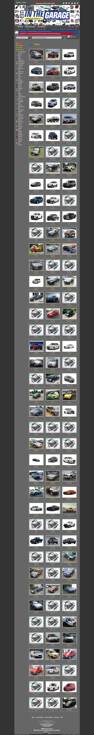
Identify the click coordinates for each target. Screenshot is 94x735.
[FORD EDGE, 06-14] (69, 87)
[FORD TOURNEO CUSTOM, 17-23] (53, 621)
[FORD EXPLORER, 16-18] (53, 184)
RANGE (20, 120)
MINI (19, 108)
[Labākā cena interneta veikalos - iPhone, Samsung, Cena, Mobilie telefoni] (47, 728)
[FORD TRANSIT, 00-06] (53, 638)
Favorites (20, 47)
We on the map (49, 717)
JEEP (19, 90)
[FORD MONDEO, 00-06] (36, 443)
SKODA (20, 131)
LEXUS (20, 98)
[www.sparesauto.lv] (21, 2)
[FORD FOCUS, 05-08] (53, 281)
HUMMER (20, 101)
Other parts (21, 49)
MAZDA (20, 105)
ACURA (20, 53)
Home (33, 717)
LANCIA (20, 95)
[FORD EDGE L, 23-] (69, 103)
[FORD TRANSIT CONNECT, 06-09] (36, 686)
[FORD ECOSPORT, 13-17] (36, 87)
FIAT (19, 75)
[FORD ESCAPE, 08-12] (53, 119)
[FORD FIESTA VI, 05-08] (69, 265)
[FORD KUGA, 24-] (53, 427)
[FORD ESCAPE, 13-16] (69, 119)
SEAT (19, 130)
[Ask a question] (66, 3)
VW (19, 143)
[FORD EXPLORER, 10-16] (36, 184)
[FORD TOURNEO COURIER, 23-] (69, 605)
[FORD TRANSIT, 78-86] (53, 654)
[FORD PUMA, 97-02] (53, 524)
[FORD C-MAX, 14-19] (69, 70)
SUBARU (20, 135)
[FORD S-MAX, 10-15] (36, 573)
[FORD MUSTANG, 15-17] (69, 492)
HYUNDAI (20, 81)
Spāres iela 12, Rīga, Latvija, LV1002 (45, 3)
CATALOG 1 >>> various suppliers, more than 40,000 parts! (35, 31)
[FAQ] (75, 3)
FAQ (62, 717)
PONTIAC (20, 116)
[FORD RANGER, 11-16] (53, 540)
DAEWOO (20, 68)
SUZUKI (20, 136)
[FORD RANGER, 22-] (53, 557)
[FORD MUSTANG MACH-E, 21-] (69, 508)
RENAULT (20, 121)
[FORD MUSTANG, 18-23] (36, 508)
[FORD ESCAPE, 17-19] (36, 135)
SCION (20, 128)
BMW (19, 58)
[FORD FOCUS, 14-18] (53, 297)
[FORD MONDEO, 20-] (69, 459)
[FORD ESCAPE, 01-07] (36, 119)
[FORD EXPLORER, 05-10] (69, 168)
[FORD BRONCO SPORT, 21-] (69, 54)
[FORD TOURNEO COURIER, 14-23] (53, 605)
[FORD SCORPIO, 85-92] (69, 573)
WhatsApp (20, 26)
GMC (19, 78)
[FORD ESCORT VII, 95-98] (36, 151)
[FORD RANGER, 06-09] (69, 524)
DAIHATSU (21, 71)
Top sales (20, 45)
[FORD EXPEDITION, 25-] (36, 168)
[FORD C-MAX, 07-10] (36, 70)
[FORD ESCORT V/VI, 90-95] (69, 135)
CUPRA (20, 145)
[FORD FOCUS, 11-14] (36, 297)
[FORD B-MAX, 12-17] (36, 54)
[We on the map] (69, 3)
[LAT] (73, 26)
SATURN (20, 126)
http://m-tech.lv (47, 726)
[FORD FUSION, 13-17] (36, 346)
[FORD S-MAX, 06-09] (69, 557)
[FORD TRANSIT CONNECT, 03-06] (69, 670)
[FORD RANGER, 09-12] (36, 540)
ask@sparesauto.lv (30, 26)
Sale (20, 43)
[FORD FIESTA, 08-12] (53, 233)
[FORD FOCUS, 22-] (36, 313)
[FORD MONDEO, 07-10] (53, 443)
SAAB (19, 125)
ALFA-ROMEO (21, 52)
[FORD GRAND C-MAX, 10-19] (69, 378)
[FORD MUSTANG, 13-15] (53, 492)
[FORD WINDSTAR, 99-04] (69, 702)
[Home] (64, 3)
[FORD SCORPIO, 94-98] (53, 589)
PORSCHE (21, 118)
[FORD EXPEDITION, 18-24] (69, 151)
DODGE (20, 73)
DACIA (19, 67)
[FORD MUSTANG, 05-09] (69, 476)
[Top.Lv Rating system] (47, 733)
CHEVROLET (21, 62)
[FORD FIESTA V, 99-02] (36, 265)
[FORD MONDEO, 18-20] (53, 459)
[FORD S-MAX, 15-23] (53, 573)
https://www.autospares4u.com (47, 723)
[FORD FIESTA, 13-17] (69, 233)
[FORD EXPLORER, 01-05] (53, 168)
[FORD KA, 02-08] (36, 395)
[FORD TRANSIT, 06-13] (69, 638)
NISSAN (20, 111)
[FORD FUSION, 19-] (69, 346)
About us (56, 717)
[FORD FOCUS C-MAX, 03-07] (69, 313)
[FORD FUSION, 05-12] (69, 330)
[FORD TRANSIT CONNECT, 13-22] (69, 686)
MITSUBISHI (21, 110)
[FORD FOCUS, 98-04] (53, 313)
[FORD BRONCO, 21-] (53, 54)
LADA (19, 93)
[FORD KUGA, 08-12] (36, 411)
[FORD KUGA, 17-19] (69, 411)
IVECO (19, 86)
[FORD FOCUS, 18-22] (69, 297)
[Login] (72, 3)
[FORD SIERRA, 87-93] (36, 605)
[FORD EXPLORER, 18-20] (69, 184)
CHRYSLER (21, 63)
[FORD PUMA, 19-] (36, 524)
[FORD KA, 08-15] (53, 395)
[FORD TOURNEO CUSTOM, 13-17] (36, 621)
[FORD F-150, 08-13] (53, 200)
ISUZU (19, 85)
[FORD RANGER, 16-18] (69, 540)
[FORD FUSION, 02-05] (36, 330)
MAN (19, 103)
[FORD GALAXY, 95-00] (53, 378)
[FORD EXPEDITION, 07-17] (53, 151)
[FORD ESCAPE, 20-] (53, 135)
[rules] (78, 3)
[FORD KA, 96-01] (69, 395)
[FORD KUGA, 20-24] (36, 427)
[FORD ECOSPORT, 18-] (53, 87)
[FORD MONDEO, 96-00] (53, 476)
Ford (36, 44)
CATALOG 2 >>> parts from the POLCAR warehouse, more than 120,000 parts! (40, 33)
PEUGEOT (20, 115)
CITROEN (20, 65)
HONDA (20, 80)
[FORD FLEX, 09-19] (36, 281)
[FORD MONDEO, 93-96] (36, 476)
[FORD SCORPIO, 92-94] (36, 589)
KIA (19, 91)
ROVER (20, 123)
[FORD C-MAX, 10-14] (53, 70)
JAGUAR (20, 88)
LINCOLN (20, 100)
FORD (19, 76)
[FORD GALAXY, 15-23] (36, 378)
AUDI (19, 57)
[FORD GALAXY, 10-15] (69, 362)
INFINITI (20, 83)
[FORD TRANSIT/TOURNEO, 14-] (69, 621)
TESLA (20, 138)
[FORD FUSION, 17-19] (53, 346)
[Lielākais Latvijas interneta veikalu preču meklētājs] (47, 730)
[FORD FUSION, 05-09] (53, 330)
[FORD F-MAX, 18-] (36, 233)
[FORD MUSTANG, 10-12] (36, 492)
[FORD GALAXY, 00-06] (36, 362)
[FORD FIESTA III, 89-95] (53, 249)
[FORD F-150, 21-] (69, 216)
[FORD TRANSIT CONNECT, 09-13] (53, 686)
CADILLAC (21, 60)
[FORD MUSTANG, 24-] (53, 508)
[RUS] (69, 26)
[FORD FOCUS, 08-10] (69, 281)
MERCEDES (21, 106)
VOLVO (20, 141)
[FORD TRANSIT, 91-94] (36, 670)
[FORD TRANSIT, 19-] (36, 654)
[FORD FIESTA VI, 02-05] (53, 265)
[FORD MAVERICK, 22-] (69, 427)
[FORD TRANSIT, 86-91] (69, 654)
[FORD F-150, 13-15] (69, 200)
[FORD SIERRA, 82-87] (69, 589)
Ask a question (41, 26)
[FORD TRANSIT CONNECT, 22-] (36, 702)
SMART (20, 133)
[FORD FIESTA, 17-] (36, 249)
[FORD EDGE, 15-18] (36, 103)
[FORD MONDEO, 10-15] (69, 443)
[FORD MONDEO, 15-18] (36, 459)
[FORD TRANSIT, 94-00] (53, 670)
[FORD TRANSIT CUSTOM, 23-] (53, 702)
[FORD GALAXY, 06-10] (53, 362)
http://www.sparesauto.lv (47, 725)
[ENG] (77, 26)
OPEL (19, 113)
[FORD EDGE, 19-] (53, 103)
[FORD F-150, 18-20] (53, 216)
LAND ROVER (21, 96)
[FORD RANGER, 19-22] (36, 557)
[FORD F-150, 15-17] (36, 216)
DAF (19, 70)
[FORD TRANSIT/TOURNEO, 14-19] (36, 638)
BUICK (19, 55)
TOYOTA (20, 140)
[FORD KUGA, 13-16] (53, 411)
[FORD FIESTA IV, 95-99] (69, 249)
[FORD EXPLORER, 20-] (36, 200)
